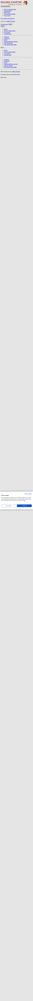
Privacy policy (28, 493)
